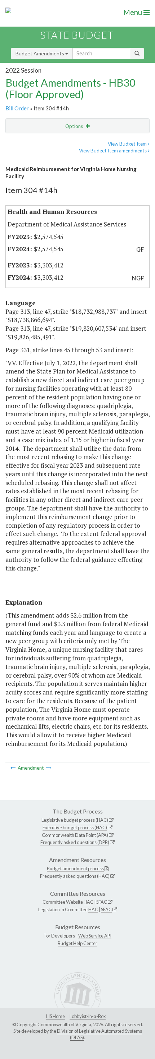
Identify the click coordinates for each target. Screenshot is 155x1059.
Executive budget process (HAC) (75, 827)
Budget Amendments (40, 53)
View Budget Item (128, 144)
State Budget (77, 35)
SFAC (101, 902)
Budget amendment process (75, 868)
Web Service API (94, 936)
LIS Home (55, 1016)
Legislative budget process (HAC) (74, 820)
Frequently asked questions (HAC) (75, 876)
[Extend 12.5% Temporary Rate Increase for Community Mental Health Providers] (48, 768)
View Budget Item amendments (113, 150)
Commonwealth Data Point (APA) (75, 835)
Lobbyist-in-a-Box (88, 1016)
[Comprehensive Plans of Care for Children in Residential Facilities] (13, 768)
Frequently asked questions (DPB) (74, 842)
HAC (88, 902)
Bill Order (17, 108)
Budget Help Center (77, 943)
